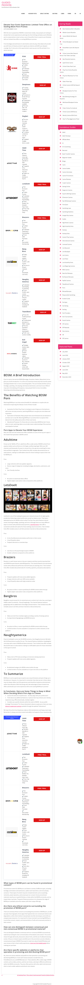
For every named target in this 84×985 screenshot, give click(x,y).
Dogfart (25, 116)
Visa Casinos (65, 331)
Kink (24, 56)
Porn (69, 13)
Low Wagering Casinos (68, 266)
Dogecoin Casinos (67, 190)
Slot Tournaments (67, 317)
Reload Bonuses (66, 291)
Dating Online (66, 186)
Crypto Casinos (66, 183)
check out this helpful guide (38, 943)
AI (80, 13)
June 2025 (65, 370)
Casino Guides (66, 168)
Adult (63, 132)
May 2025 (65, 373)
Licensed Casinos (67, 244)
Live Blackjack (66, 251)
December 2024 (66, 377)
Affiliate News (66, 139)
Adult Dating (44, 13)
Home (23, 13)
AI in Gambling (66, 147)
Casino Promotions (67, 176)
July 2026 (65, 352)
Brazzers (25, 217)
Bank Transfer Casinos (68, 154)
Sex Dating (65, 306)
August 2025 (65, 366)
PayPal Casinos (66, 280)
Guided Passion (6, 4)
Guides (64, 219)
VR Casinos (65, 338)
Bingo (64, 161)
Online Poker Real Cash (69, 66)
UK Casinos (65, 324)
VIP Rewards (65, 327)
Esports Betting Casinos (69, 194)
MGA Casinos (65, 270)
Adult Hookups (66, 136)
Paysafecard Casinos (68, 284)
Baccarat (64, 150)
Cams (62, 13)
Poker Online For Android (70, 108)
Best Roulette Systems (69, 59)
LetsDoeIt (26, 184)
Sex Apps (64, 302)
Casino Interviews (67, 172)
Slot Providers (66, 313)
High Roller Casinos (67, 223)
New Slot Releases (67, 273)
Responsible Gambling (68, 295)
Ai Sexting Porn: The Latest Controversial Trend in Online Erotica (35, 975)
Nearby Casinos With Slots (70, 115)
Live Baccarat (66, 248)
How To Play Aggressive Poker (71, 119)
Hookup (64, 230)
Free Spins (65, 204)
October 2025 (66, 362)
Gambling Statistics (67, 212)
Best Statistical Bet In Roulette (71, 29)
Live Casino (65, 255)
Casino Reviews (66, 179)
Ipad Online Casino (68, 63)
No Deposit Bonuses (68, 277)
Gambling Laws (66, 208)
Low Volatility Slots (67, 262)
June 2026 (65, 355)
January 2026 (66, 359)
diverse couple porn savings (13, 706)
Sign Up (43, 85)
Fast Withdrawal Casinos (69, 201)
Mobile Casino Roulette (69, 32)
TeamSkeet (26, 312)
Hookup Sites (32, 13)
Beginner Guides (67, 157)
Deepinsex (26, 84)
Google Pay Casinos (67, 215)
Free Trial (41, 57)
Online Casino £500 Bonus (70, 112)
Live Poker (65, 259)
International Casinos (68, 241)
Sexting (54, 13)
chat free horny (34, 524)
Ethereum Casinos (67, 197)
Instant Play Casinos (68, 237)
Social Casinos (66, 320)
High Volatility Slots (67, 226)
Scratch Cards (66, 298)
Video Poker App (67, 81)
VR (75, 13)
